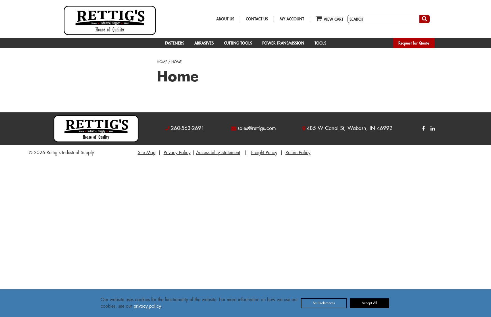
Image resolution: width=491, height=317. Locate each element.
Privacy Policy (177, 152)
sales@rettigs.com (257, 128)
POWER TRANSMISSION (283, 43)
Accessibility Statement (218, 152)
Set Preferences (324, 303)
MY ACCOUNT (292, 19)
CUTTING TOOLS (238, 43)
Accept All (369, 303)
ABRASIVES (204, 43)
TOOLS (320, 43)
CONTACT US (257, 19)
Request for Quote (413, 43)
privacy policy (147, 306)
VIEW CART (333, 19)
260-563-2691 (187, 128)
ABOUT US (225, 19)
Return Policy (298, 152)
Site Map (146, 152)
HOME (162, 62)
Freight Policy (264, 152)
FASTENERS (174, 43)
